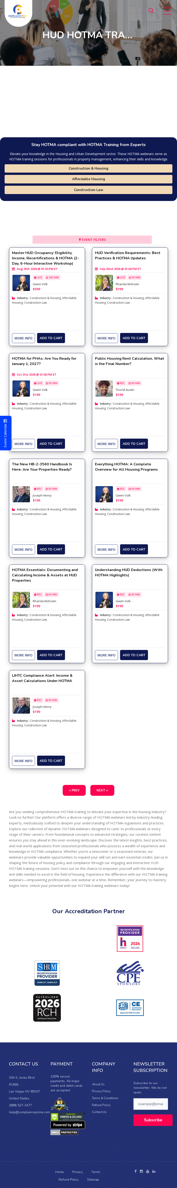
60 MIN (135, 277)
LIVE (39, 277)
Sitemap (93, 1179)
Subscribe (153, 1120)
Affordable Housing (88, 179)
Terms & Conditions (105, 1098)
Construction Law (88, 190)
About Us (98, 1084)
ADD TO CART (51, 338)
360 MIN (53, 277)
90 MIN (52, 383)
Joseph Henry (42, 495)
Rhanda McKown (127, 284)
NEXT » (102, 790)
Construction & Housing (88, 168)
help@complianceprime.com (29, 1112)
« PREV (74, 790)
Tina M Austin (125, 390)
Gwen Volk (40, 284)
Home (59, 1172)
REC (122, 383)
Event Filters (93, 239)
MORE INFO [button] (23, 338)
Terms (95, 1172)
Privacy (77, 1172)
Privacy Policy (101, 1091)
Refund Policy (101, 1105)
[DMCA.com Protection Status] (64, 1132)
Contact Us (99, 1112)
